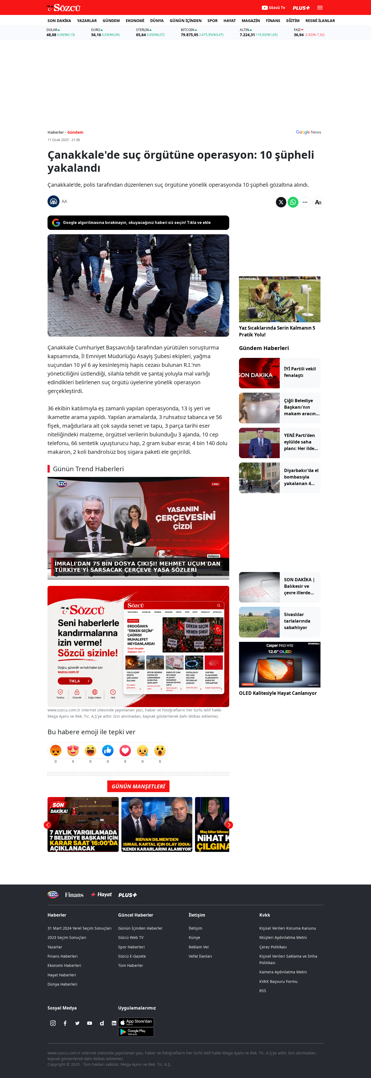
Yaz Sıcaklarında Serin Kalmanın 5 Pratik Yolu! (277, 331)
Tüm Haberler (130, 965)
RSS (262, 990)
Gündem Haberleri (264, 348)
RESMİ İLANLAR (320, 20)
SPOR (212, 20)
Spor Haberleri (131, 946)
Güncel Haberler (135, 915)
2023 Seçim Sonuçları (67, 937)
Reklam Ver (199, 946)
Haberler (57, 915)
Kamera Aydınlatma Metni (283, 971)
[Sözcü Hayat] (101, 894)
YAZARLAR (87, 20)
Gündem (75, 132)
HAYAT (230, 20)
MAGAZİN (251, 20)
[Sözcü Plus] (127, 894)
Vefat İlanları (200, 956)
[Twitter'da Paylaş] (281, 202)
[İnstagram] (53, 1023)
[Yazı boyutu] (318, 202)
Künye (194, 937)
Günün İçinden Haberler (140, 928)
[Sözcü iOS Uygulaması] (136, 1022)
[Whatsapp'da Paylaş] (293, 202)
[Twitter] (77, 1023)
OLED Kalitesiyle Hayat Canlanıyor (278, 693)
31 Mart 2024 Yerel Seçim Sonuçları (80, 928)
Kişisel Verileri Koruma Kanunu (287, 928)
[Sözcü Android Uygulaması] (136, 1032)
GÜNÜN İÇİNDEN (186, 20)
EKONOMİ (135, 20)
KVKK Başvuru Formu (278, 981)
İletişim (195, 928)
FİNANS (273, 20)
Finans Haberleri (63, 956)
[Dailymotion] (101, 1023)
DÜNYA (157, 20)
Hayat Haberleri (62, 974)
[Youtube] (89, 1023)
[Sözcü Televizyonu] (53, 894)
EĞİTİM (293, 20)
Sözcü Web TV (130, 937)
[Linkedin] (114, 1023)
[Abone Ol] (308, 132)
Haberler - (57, 132)
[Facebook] (65, 1023)
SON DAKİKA (59, 20)
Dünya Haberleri (62, 984)
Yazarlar (55, 946)
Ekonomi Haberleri (64, 965)
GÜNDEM (111, 20)
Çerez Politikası (273, 946)
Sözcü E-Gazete (132, 956)
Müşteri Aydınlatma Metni (283, 937)
